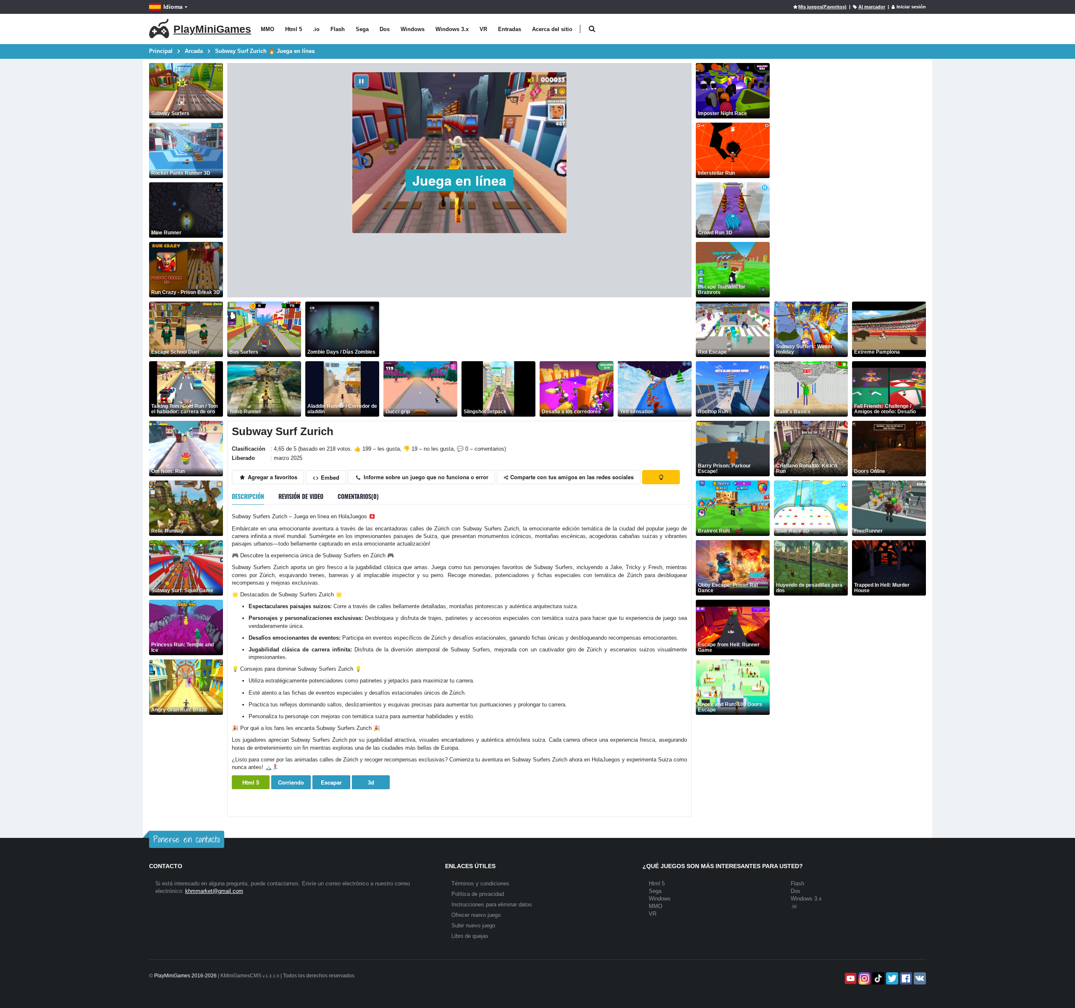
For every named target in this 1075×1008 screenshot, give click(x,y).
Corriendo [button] (291, 782)
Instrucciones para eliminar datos (491, 904)
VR (483, 29)
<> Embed (325, 477)
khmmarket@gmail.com (214, 891)
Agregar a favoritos (271, 477)
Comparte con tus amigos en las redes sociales (571, 477)
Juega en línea (459, 180)
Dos (385, 29)
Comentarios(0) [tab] (358, 496)
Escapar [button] (331, 782)
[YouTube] (850, 978)
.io (316, 29)
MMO (267, 29)
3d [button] (371, 782)
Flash (337, 29)
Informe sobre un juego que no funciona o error (425, 477)
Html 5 (293, 29)
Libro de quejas (469, 936)
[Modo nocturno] (661, 477)
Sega (362, 29)
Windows (413, 29)
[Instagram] (863, 978)
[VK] (919, 978)
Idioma (173, 6)
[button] (592, 29)
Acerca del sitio (552, 29)
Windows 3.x (452, 29)
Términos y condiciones (480, 883)
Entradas (509, 29)
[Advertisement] (536, 329)
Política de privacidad (477, 894)
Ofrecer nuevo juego (476, 915)
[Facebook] (905, 978)
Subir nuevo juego (473, 925)
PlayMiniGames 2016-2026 (185, 976)
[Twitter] (891, 978)
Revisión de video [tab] (300, 496)
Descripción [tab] (248, 496)
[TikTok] (877, 978)
